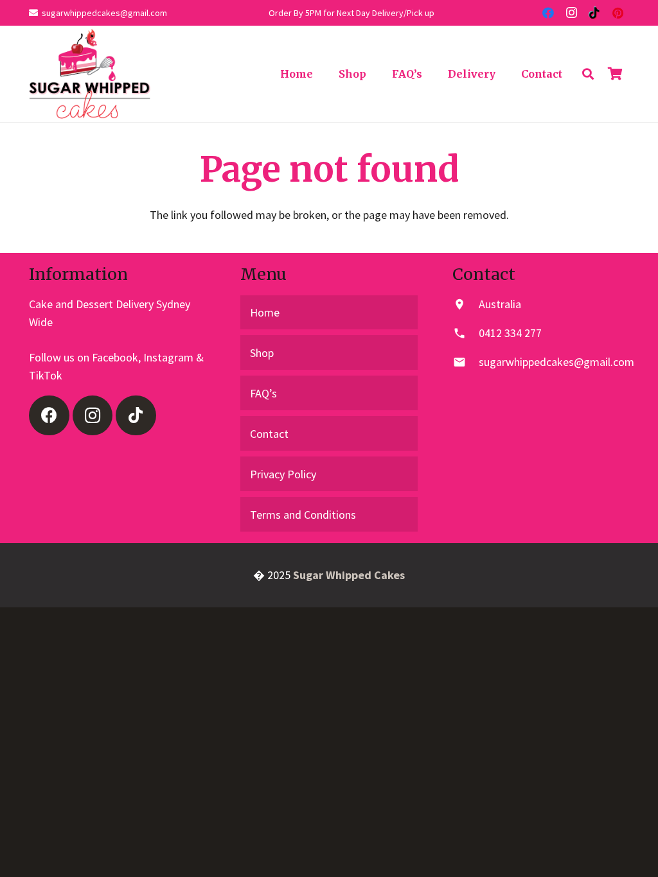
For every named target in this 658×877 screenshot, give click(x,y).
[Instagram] (571, 12)
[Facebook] (548, 12)
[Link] (89, 74)
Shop (262, 352)
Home (265, 312)
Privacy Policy (283, 474)
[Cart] (615, 74)
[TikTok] (594, 12)
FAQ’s (263, 393)
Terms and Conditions (303, 514)
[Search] (588, 74)
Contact (269, 433)
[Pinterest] (617, 12)
